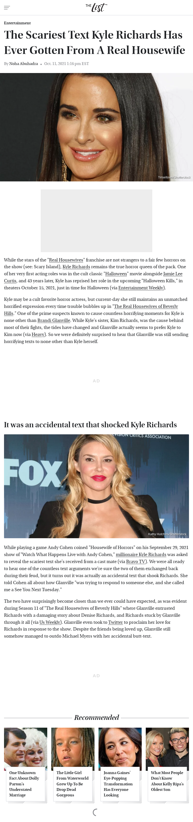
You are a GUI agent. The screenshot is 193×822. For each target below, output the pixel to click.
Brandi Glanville (53, 320)
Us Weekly (49, 622)
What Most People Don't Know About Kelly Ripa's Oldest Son (167, 781)
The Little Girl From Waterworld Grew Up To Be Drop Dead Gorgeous (72, 784)
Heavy (38, 334)
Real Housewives (66, 260)
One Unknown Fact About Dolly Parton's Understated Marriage (24, 784)
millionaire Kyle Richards (141, 554)
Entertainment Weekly (140, 288)
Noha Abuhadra (23, 63)
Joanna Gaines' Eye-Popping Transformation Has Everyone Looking (118, 784)
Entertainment (17, 23)
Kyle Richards (76, 266)
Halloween (116, 274)
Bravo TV (135, 561)
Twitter (115, 622)
